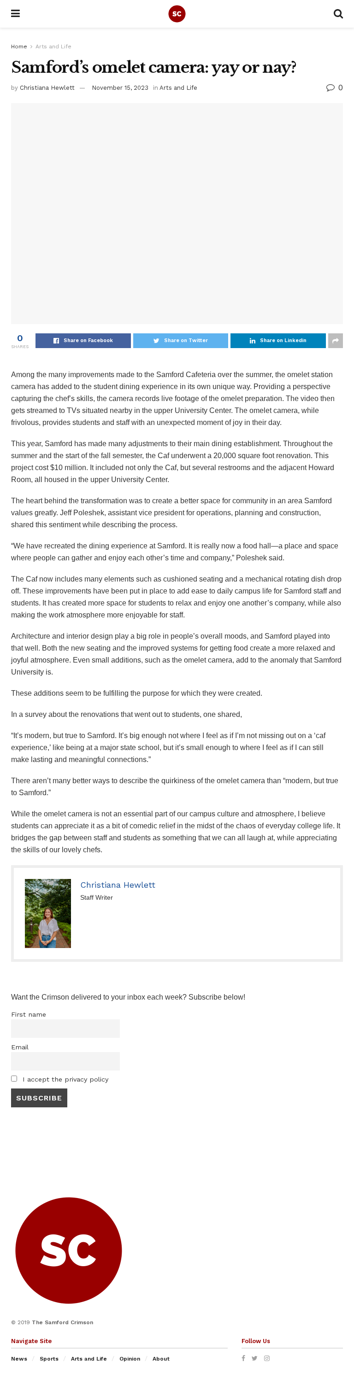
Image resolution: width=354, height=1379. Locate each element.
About (161, 1359)
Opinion (129, 1359)
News (19, 1359)
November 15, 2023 (120, 87)
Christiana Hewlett (47, 87)
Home (19, 46)
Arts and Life (53, 46)
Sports (49, 1359)
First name (28, 1014)
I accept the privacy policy (64, 1079)
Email (20, 1047)
